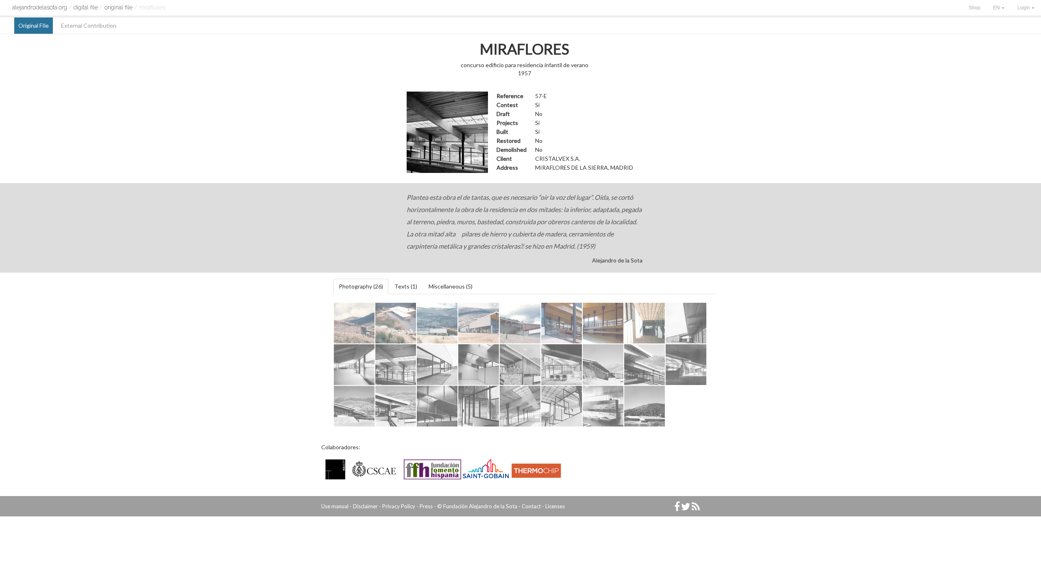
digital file (86, 7)
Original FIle (119, 7)
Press (426, 506)
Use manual (334, 506)
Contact (531, 506)
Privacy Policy (398, 506)
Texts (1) (405, 286)
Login (1024, 8)
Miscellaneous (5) (451, 286)
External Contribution (88, 25)
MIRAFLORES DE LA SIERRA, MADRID (584, 167)
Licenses (555, 506)
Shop (974, 8)
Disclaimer (365, 506)
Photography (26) (361, 286)
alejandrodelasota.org (39, 7)
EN (997, 8)
